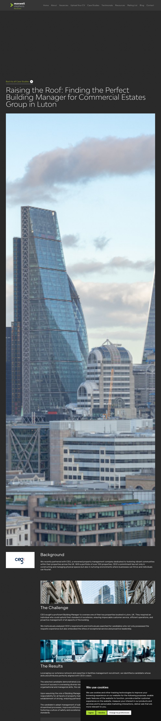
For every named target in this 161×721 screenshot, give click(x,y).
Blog (142, 5)
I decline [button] (101, 713)
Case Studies (93, 5)
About (54, 5)
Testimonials (107, 5)
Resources (120, 5)
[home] (17, 5)
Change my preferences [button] (119, 713)
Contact (150, 5)
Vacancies (63, 5)
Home (46, 5)
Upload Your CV (78, 5)
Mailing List (132, 5)
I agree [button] (91, 713)
